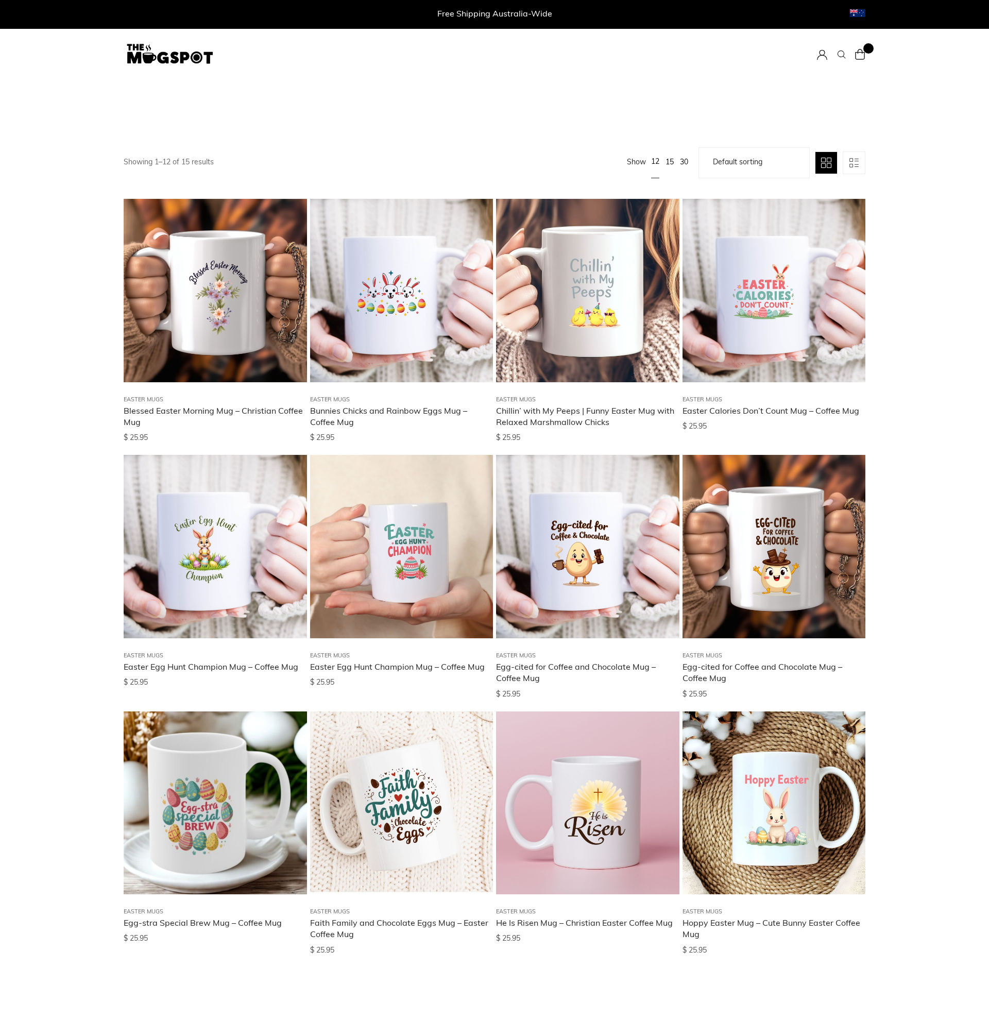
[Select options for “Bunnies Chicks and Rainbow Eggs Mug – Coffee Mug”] (472, 253)
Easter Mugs (143, 400)
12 (655, 162)
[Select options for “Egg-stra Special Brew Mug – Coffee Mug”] (286, 765)
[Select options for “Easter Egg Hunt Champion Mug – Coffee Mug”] (286, 509)
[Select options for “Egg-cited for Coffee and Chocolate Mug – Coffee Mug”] (659, 509)
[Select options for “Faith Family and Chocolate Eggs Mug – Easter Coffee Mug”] (472, 765)
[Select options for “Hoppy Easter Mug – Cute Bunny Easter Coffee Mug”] (844, 765)
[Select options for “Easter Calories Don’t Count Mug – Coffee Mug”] (844, 253)
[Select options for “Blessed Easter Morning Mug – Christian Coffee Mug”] (286, 253)
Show (636, 162)
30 (684, 162)
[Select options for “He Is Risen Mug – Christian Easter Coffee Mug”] (659, 765)
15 (670, 162)
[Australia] (857, 13)
